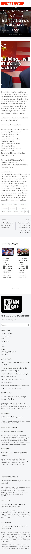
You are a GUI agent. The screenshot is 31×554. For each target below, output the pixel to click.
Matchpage (5, 413)
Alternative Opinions (7, 333)
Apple (10, 204)
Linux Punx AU (6, 393)
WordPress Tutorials (9, 477)
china (15, 204)
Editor (12, 34)
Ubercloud (5, 449)
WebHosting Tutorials (9, 427)
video (21, 211)
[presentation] (8, 252)
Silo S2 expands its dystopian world (12, 417)
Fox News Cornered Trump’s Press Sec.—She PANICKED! (7, 224)
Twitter (15, 211)
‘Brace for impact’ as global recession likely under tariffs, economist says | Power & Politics (24, 226)
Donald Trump (23, 204)
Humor (3, 346)
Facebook (5, 208)
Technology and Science (8, 352)
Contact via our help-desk (9, 320)
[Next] (27, 267)
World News (15, 7)
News (24, 208)
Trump (9, 211)
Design (3, 338)
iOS (19, 208)
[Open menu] (28, 3)
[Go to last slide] (4, 267)
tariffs (3, 211)
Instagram (13, 208)
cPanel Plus (5, 500)
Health (3, 344)
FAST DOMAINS (6, 522)
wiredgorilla (8, 275)
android (4, 204)
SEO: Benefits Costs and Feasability (12, 431)
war (26, 211)
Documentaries (5, 341)
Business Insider (6, 336)
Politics (3, 349)
